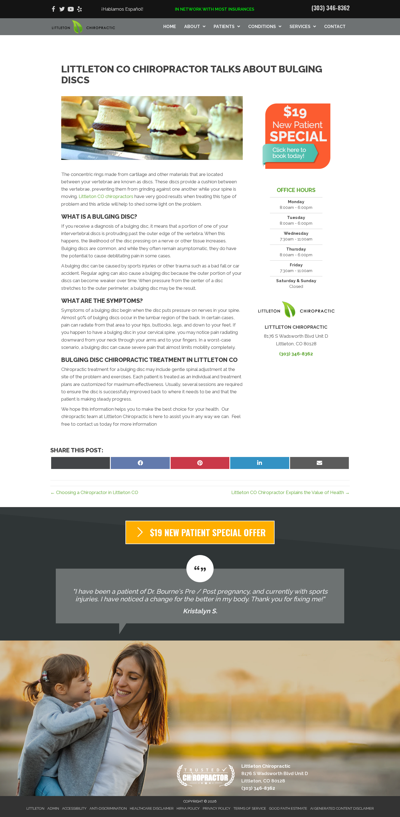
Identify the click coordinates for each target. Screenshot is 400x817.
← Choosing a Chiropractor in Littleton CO (94, 492)
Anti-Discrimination (108, 808)
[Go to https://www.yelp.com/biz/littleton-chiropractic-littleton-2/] (79, 10)
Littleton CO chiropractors (106, 196)
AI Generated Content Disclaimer (342, 808)
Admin (53, 808)
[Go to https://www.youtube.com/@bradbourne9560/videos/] (71, 10)
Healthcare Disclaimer (152, 808)
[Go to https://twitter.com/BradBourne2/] (62, 10)
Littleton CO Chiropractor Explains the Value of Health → (290, 492)
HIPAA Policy (188, 808)
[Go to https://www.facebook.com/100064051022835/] (53, 10)
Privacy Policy (216, 808)
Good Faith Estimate (288, 808)
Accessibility (74, 808)
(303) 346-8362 (331, 7)
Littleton (35, 808)
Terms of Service (249, 808)
